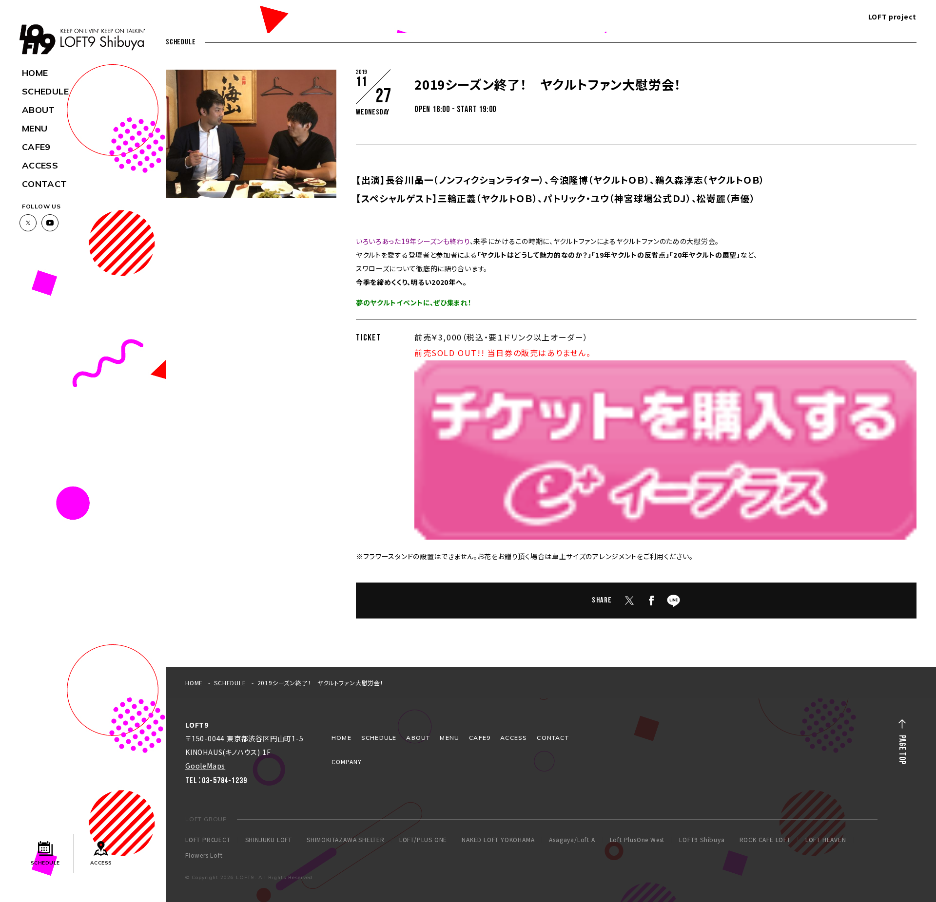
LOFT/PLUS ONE (423, 840)
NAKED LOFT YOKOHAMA (498, 840)
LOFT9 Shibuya (701, 840)
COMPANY (347, 761)
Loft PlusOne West (637, 840)
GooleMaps (205, 765)
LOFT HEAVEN (825, 840)
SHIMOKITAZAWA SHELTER (346, 840)
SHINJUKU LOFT (268, 840)
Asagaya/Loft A (572, 840)
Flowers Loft (204, 855)
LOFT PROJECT (208, 840)
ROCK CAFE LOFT (765, 840)
